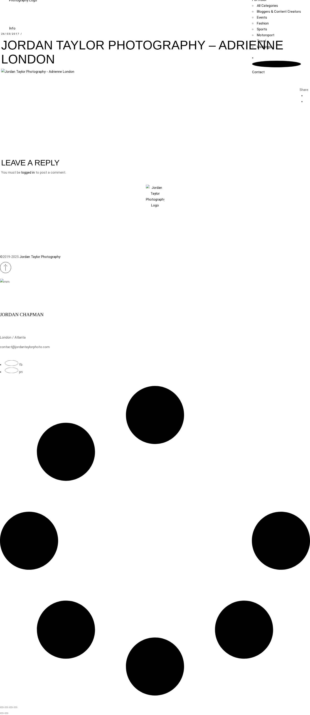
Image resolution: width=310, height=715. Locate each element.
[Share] (11, 707)
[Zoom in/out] (2, 707)
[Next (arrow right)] (6, 713)
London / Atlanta (13, 337)
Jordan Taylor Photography (40, 257)
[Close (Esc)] (15, 707)
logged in (28, 172)
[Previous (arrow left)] (2, 713)
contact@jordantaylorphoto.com (25, 347)
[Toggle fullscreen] (6, 707)
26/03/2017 (10, 33)
